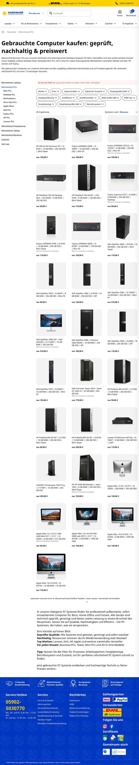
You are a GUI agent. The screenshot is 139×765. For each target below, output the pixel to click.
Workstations (9, 98)
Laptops (8, 23)
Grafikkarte (67, 97)
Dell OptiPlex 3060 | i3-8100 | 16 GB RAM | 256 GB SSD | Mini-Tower (122, 247)
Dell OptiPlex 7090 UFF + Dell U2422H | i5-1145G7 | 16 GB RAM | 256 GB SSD (49, 343)
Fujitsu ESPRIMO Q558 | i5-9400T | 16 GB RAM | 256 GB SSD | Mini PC (85, 149)
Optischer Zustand (93, 91)
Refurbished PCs (9, 87)
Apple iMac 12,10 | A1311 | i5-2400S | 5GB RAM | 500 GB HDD (122, 487)
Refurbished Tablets (10, 130)
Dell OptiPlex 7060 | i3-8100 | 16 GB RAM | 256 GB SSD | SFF (87, 294)
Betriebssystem (94, 104)
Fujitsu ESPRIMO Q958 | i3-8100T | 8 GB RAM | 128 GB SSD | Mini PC (86, 247)
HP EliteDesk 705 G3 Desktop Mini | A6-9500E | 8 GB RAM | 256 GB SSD (50, 198)
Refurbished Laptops (11, 82)
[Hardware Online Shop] (13, 13)
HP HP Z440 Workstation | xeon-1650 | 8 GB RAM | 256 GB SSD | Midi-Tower (87, 488)
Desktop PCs (9, 94)
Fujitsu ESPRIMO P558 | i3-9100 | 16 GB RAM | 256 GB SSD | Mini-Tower (50, 247)
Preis (54, 91)
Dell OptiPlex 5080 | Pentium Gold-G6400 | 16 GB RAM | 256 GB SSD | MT (86, 343)
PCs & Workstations (30, 23)
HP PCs (6, 117)
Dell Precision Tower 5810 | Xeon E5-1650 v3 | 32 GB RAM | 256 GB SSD (87, 392)
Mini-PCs (7, 90)
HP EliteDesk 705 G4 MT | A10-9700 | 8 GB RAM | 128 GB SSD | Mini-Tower (87, 198)
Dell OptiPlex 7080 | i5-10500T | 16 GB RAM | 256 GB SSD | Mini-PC (122, 295)
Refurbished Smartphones (13, 126)
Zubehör (109, 23)
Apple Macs (8, 106)
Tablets (70, 23)
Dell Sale (5, 144)
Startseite (11, 32)
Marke (41, 91)
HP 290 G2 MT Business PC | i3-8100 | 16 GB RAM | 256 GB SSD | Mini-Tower (50, 149)
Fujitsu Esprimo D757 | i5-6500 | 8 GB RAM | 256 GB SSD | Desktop (122, 198)
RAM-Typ (128, 97)
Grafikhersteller (87, 97)
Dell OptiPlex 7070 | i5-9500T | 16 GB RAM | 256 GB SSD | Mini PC (50, 392)
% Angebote (127, 23)
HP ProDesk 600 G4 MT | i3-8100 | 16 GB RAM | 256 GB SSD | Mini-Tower (86, 440)
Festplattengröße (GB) (69, 104)
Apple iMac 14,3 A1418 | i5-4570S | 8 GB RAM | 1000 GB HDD (121, 537)
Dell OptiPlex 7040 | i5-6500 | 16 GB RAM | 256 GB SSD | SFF (122, 342)
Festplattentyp (44, 104)
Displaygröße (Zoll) (118, 91)
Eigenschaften (70, 91)
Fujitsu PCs (8, 113)
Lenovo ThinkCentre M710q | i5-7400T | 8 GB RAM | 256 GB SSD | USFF (122, 440)
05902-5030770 (126, 3)
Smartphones (51, 23)
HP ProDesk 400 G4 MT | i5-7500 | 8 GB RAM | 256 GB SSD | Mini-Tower (122, 392)
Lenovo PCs (8, 121)
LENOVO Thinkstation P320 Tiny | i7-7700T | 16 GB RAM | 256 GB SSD (50, 488)
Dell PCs (7, 110)
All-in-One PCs (10, 102)
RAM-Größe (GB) (109, 97)
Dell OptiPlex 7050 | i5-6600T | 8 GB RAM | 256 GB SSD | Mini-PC (51, 294)
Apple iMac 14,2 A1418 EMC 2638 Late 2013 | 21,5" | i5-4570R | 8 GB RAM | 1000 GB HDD (85, 537)
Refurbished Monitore (11, 135)
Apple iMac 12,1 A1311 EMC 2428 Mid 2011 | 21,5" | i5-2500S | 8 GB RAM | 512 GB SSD (50, 537)
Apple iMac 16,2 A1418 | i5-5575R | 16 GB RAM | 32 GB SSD (51, 584)
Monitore (90, 23)
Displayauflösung (46, 97)
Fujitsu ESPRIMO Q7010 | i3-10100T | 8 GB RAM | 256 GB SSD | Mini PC (121, 149)
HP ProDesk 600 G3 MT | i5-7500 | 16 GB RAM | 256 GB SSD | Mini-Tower (51, 440)
